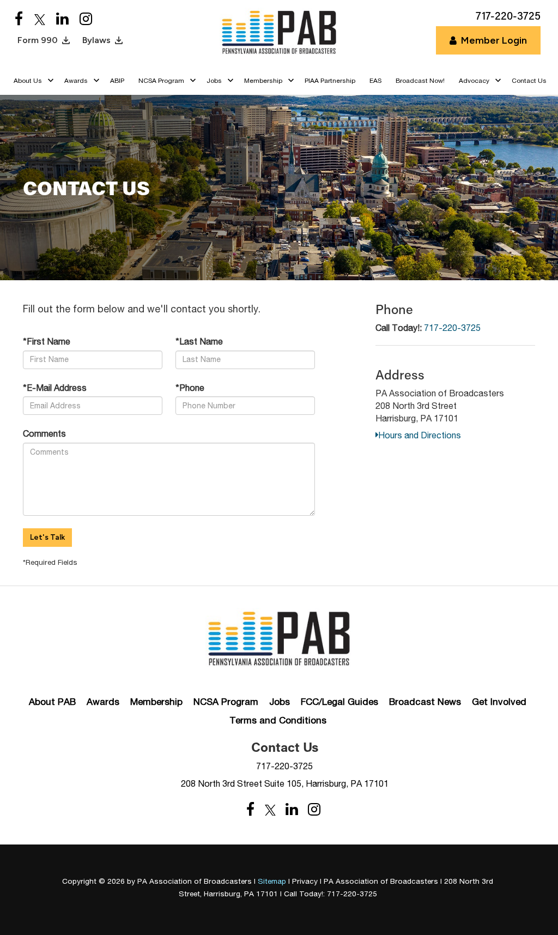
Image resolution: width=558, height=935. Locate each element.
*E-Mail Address (55, 388)
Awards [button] (76, 81)
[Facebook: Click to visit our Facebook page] (19, 19)
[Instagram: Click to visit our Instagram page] (86, 19)
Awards (103, 701)
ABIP (117, 81)
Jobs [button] (214, 81)
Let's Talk (47, 537)
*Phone (189, 388)
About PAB (52, 701)
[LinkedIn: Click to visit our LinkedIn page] (62, 19)
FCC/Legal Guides (339, 701)
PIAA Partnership (330, 81)
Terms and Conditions (277, 720)
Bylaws (96, 40)
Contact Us (529, 81)
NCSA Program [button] (161, 81)
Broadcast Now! (420, 81)
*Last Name (199, 341)
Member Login (494, 40)
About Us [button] (28, 81)
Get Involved (499, 701)
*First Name (46, 341)
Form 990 (37, 40)
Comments (44, 433)
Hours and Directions (419, 435)
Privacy (305, 881)
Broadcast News (425, 701)
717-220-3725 (452, 328)
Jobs (279, 701)
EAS (375, 81)
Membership (156, 701)
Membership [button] (263, 81)
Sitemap (272, 881)
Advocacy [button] (474, 81)
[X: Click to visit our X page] (39, 19)
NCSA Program (225, 701)
